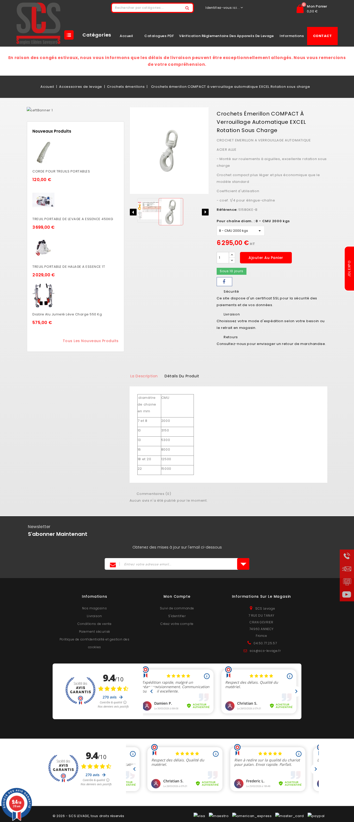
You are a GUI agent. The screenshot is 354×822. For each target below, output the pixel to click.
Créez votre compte (177, 624)
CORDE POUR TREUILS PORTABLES (61, 171)
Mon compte (177, 596)
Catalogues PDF (159, 35)
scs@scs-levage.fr (265, 650)
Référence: (227, 209)
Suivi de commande (177, 608)
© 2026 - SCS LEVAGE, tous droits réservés (88, 816)
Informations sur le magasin (261, 596)
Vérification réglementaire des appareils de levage (226, 35)
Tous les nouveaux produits (91, 340)
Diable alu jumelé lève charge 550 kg (67, 314)
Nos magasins (94, 608)
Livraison (94, 616)
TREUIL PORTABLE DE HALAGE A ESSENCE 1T (68, 266)
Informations (292, 35)
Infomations (94, 596)
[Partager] (224, 281)
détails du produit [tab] (182, 376)
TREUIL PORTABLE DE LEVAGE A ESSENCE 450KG (72, 219)
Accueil (126, 35)
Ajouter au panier (266, 257)
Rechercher (187, 8)
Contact (322, 35)
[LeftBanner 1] (40, 110)
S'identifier (177, 616)
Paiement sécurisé (94, 631)
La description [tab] (144, 376)
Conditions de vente (94, 624)
